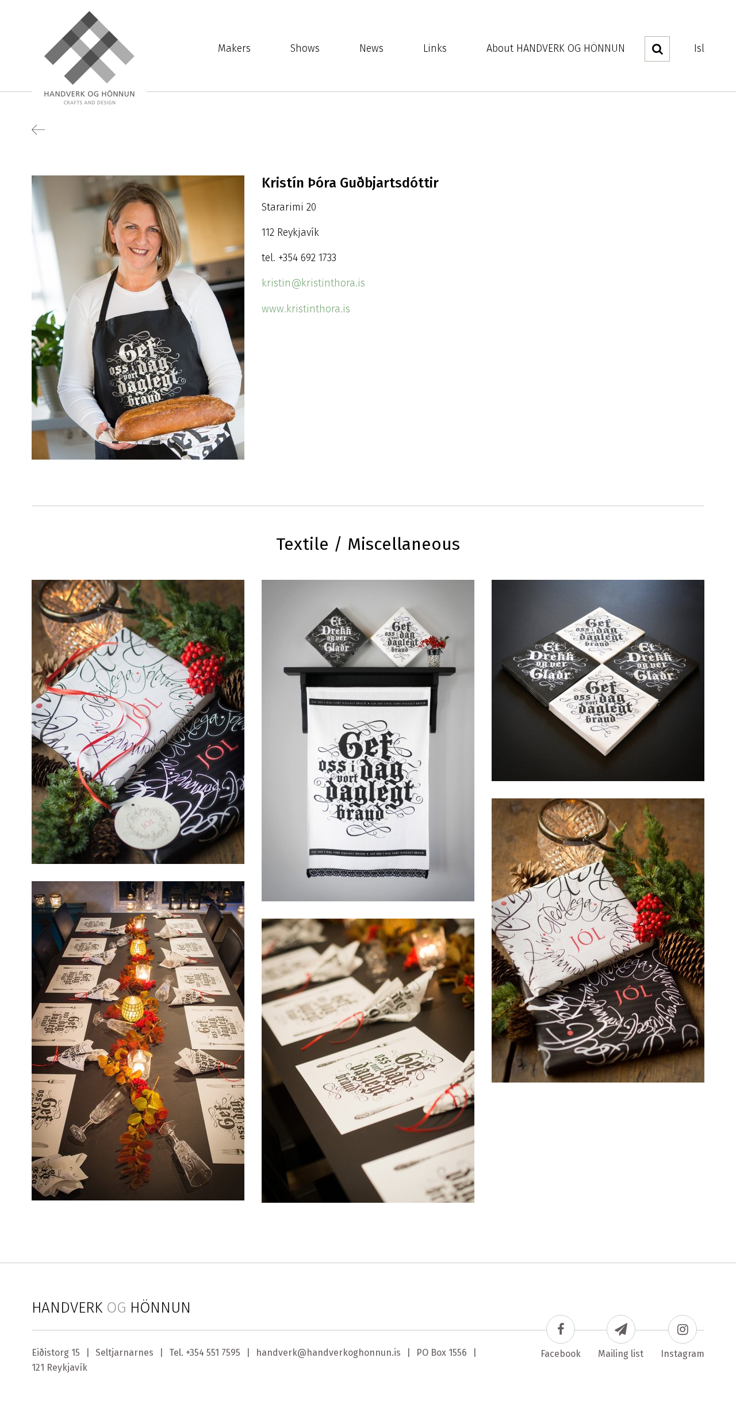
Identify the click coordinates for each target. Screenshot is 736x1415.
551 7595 (223, 1352)
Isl (699, 48)
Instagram (682, 1353)
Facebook (560, 1353)
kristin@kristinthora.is (313, 283)
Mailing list (620, 1353)
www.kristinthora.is (306, 309)
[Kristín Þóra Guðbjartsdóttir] (138, 317)
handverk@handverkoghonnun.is (328, 1352)
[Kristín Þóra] (138, 721)
